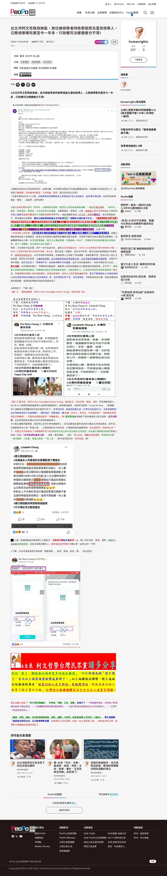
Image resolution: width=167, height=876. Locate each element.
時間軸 (38, 841)
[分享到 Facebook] (18, 85)
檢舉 (114, 42)
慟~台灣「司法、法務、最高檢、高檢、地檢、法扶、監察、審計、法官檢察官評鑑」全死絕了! (68, 767)
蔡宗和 (128, 227)
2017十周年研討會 (117, 837)
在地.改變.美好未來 (117, 841)
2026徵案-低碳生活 (117, 833)
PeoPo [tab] (55, 794)
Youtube (21, 836)
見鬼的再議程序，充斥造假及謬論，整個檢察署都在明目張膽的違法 (104, 766)
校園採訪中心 (116, 12)
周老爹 (128, 298)
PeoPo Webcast (133, 239)
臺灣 (22, 56)
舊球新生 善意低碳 (131, 236)
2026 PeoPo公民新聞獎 (95, 837)
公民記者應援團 (66, 841)
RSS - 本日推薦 (141, 837)
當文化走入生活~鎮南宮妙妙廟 (138, 264)
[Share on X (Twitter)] (23, 85)
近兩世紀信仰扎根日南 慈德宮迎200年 (138, 278)
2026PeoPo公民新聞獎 (133, 188)
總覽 (79, 12)
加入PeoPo (119, 4)
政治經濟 (47, 62)
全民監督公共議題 (28, 68)
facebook (13, 836)
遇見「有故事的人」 (117, 846)
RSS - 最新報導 (141, 833)
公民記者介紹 (65, 846)
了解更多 (138, 60)
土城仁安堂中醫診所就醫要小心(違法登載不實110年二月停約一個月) (138, 113)
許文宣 (128, 283)
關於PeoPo (40, 833)
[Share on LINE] (28, 85)
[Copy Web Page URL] (33, 85)
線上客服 (152, 4)
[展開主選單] (152, 12)
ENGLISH (131, 4)
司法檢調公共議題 (47, 68)
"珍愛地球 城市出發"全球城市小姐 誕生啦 (137, 293)
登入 (110, 4)
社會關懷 (25, 62)
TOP (153, 861)
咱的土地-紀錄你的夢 (94, 841)
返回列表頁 (64, 810)
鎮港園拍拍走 (131, 267)
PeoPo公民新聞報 (68, 833)
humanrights (22, 769)
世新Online (130, 255)
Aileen (128, 211)
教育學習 (36, 62)
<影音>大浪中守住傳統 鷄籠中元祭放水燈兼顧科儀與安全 (137, 222)
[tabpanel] (64, 803)
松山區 (36, 56)
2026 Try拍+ (90, 833)
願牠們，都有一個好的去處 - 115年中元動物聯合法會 (137, 206)
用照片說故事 (90, 846)
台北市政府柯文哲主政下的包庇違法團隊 (31, 764)
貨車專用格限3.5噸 (131, 145)
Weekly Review (42, 846)
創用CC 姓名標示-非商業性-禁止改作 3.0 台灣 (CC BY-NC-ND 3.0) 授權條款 (25, 74)
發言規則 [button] (114, 794)
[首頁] (23, 12)
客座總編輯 (64, 850)
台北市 (28, 56)
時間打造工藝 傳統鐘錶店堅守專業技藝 (137, 250)
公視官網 (141, 4)
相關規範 (39, 837)
